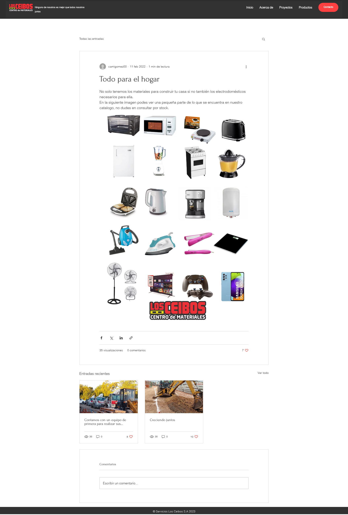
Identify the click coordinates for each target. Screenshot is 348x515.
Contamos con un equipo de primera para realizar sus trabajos (105, 422)
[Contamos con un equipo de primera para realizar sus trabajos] (109, 397)
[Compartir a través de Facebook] (101, 338)
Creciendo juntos (162, 420)
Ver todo (263, 373)
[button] (263, 39)
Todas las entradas (91, 39)
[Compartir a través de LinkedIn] (121, 338)
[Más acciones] (246, 66)
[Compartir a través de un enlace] (131, 338)
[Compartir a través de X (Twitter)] (111, 338)
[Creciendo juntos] (174, 397)
